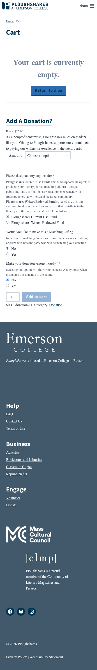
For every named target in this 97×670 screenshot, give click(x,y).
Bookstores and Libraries (24, 459)
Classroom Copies (19, 466)
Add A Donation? (29, 121)
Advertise (13, 452)
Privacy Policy (16, 656)
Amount (15, 155)
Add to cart (36, 297)
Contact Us (14, 421)
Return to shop (48, 90)
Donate (11, 504)
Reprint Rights (16, 473)
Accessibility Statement (46, 656)
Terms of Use (15, 428)
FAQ (9, 413)
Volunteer (13, 497)
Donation (55, 304)
